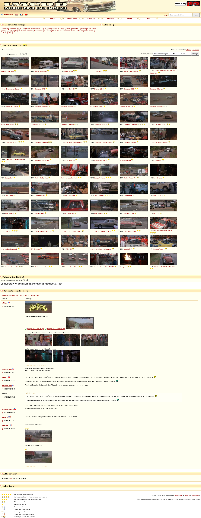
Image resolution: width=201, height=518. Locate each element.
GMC (66, 249)
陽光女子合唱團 (22, 29)
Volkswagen (157, 266)
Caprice (74, 142)
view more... (18, 33)
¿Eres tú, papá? (70, 29)
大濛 (62, 29)
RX (130, 249)
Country (44, 231)
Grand (13, 267)
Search (53, 18)
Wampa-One (7, 369)
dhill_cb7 (5, 425)
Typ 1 (173, 266)
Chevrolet (4, 89)
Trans (131, 178)
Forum (129, 18)
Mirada (68, 178)
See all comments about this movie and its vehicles (20, 295)
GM (32, 249)
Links (148, 18)
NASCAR (135, 71)
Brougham (153, 73)
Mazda (126, 249)
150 (159, 196)
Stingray (21, 159)
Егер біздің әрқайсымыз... (50, 29)
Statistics (91, 18)
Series (160, 89)
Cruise (12, 249)
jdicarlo (5, 417)
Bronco (159, 178)
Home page (8, 14)
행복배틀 (10, 33)
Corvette (15, 159)
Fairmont (130, 213)
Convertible (167, 266)
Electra (41, 71)
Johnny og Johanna (8, 29)
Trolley (11, 71)
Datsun (156, 160)
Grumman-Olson (96, 249)
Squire (49, 231)
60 (168, 70)
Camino (46, 160)
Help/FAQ (110, 18)
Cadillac (156, 70)
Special (172, 70)
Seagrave (123, 267)
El (42, 160)
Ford (155, 178)
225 (45, 71)
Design (17, 89)
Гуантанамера (39, 31)
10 (44, 89)
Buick (37, 71)
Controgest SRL (178, 495)
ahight (188, 50)
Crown (103, 231)
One (102, 160)
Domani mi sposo (27, 31)
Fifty (105, 160)
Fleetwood (163, 70)
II (135, 142)
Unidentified (72, 18)
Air (16, 249)
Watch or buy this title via (10, 280)
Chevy (133, 142)
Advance (11, 89)
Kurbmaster (107, 249)
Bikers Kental (75, 31)
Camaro (71, 107)
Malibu (109, 142)
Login (166, 15)
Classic (80, 142)
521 (160, 160)
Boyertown (5, 71)
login (11, 478)
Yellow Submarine (63, 31)
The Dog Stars (51, 31)
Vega (129, 160)
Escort (129, 196)
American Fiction (34, 29)
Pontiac (156, 249)
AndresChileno (8, 409)
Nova (73, 160)
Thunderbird (131, 231)
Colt (11, 178)
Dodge (7, 178)
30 (74, 89)
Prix (17, 267)
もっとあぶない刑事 (13, 31)
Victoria (108, 231)
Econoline (41, 196)
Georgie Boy (5, 249)
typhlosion (195, 50)
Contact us (187, 495)
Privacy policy (195, 495)
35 (71, 249)
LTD (158, 213)
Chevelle (104, 142)
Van (166, 142)
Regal (71, 71)
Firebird (161, 249)
